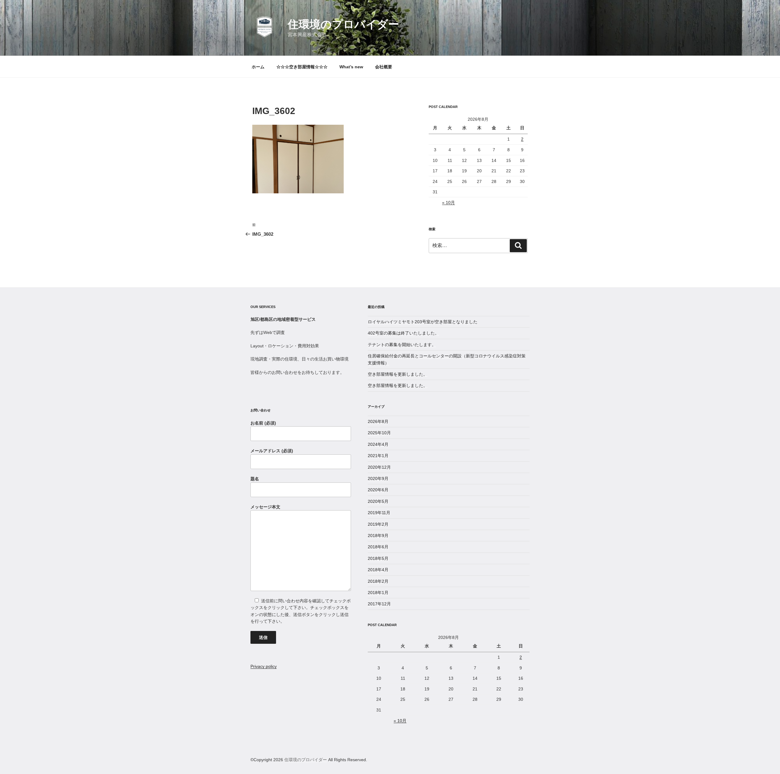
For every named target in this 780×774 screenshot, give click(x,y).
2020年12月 (379, 467)
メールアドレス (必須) (271, 450)
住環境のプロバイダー (343, 24)
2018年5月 (378, 558)
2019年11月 (379, 512)
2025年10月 (379, 432)
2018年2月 (378, 581)
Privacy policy (263, 666)
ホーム (258, 66)
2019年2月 (378, 524)
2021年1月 (378, 455)
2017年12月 (379, 603)
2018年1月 (378, 592)
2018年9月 (378, 535)
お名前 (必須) (263, 423)
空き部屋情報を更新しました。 (397, 374)
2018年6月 (378, 546)
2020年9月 (378, 478)
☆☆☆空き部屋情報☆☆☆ (302, 66)
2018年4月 (378, 569)
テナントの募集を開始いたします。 (402, 344)
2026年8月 (378, 421)
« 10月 (448, 202)
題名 (254, 478)
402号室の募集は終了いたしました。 (403, 333)
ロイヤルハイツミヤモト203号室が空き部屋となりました (422, 321)
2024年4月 (378, 444)
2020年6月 (378, 489)
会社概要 (383, 66)
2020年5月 (378, 501)
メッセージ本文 (265, 506)
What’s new (351, 66)
